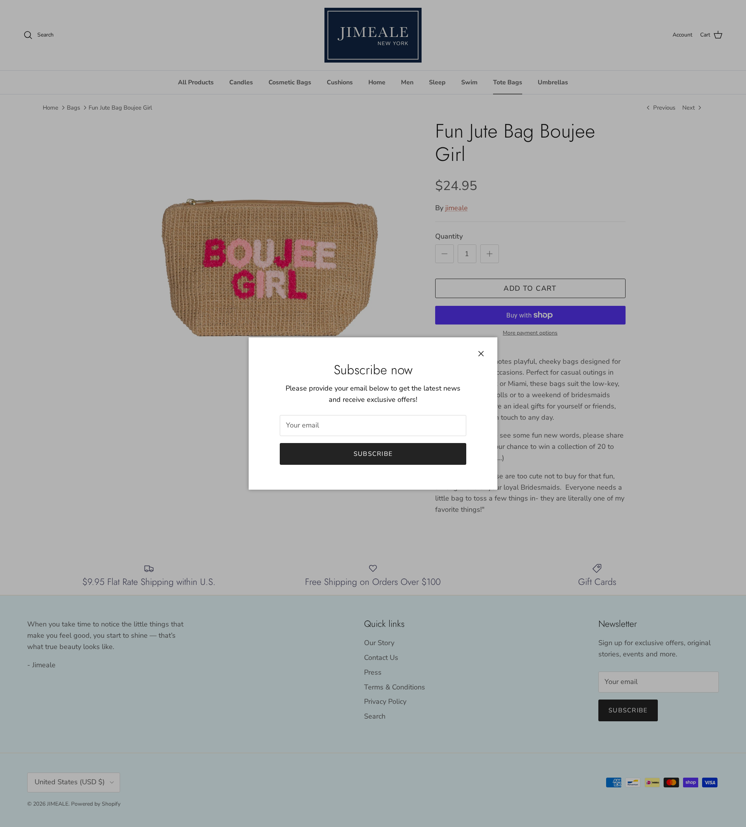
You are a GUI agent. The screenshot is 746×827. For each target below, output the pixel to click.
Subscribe (373, 454)
